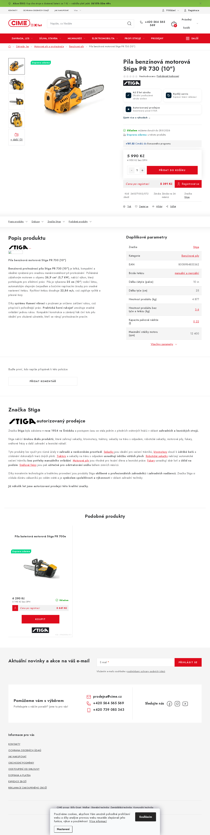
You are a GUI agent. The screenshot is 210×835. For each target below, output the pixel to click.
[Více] (192, 38)
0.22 (196, 321)
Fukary (151, 460)
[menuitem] (22, 38)
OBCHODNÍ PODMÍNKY (21, 762)
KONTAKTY (12, 10)
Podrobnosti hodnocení (168, 76)
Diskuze (36, 221)
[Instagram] (177, 703)
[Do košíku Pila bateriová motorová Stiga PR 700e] (40, 619)
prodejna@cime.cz (107, 696)
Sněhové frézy (28, 465)
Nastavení (63, 829)
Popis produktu (16, 221)
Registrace (193, 10)
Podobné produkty (78, 221)
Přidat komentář (43, 381)
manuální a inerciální (187, 273)
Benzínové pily (190, 256)
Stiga (187, 197)
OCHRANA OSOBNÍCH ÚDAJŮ (36, 10)
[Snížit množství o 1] (132, 170)
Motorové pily (81, 460)
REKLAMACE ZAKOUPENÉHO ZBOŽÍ (27, 787)
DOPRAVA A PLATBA (19, 775)
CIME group (63, 807)
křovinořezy (160, 452)
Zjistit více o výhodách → (137, 117)
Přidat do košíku (172, 170)
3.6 (197, 309)
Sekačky (109, 452)
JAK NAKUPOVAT (62, 10)
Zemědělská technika (121, 807)
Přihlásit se (188, 662)
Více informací (98, 821)
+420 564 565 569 (154, 23)
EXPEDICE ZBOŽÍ (17, 781)
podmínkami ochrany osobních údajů (146, 671)
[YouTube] (185, 703)
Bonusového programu (159, 143)
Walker (86, 807)
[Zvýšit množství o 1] (142, 170)
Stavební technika (100, 807)
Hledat (129, 23)
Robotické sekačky (157, 456)
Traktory (61, 456)
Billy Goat (76, 807)
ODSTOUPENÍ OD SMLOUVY (24, 769)
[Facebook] (169, 703)
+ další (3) (16, 139)
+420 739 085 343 (108, 709)
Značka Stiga (54, 221)
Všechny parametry (162, 344)
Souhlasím (145, 817)
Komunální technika (143, 807)
